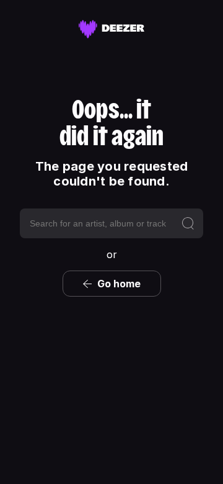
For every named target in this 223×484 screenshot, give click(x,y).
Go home (119, 283)
